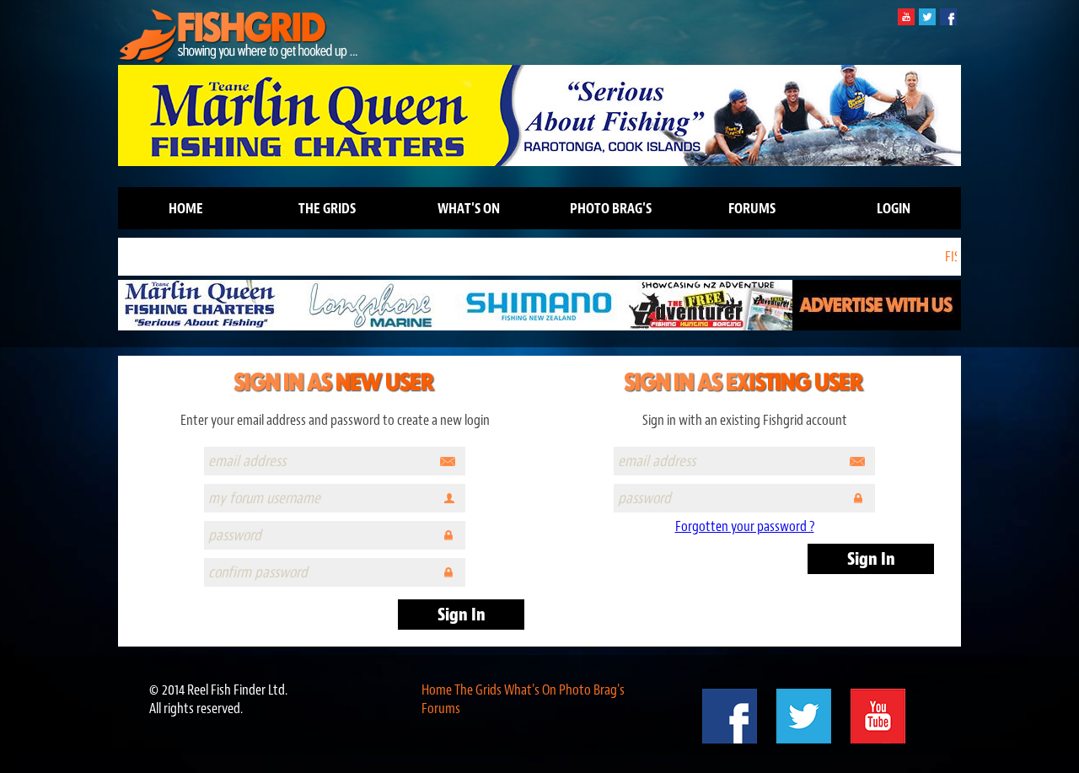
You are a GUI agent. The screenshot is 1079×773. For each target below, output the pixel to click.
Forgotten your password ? (744, 526)
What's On (469, 208)
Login (893, 208)
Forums (752, 208)
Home (186, 208)
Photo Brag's (611, 208)
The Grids (327, 208)
